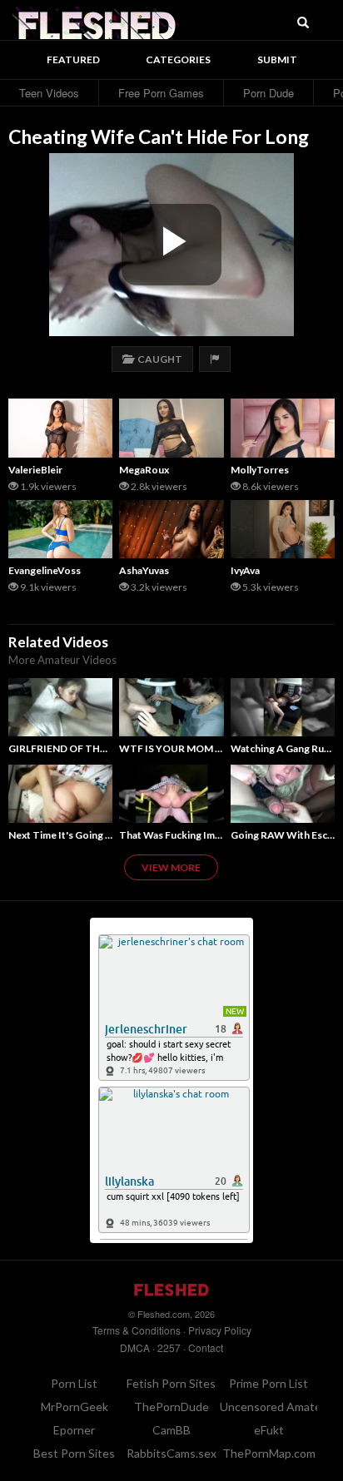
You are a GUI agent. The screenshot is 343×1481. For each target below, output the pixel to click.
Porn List (74, 1383)
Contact (205, 1347)
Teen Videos (49, 93)
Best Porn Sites (74, 1453)
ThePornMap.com (269, 1453)
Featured (73, 59)
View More (171, 867)
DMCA (135, 1347)
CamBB (171, 1430)
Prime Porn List (268, 1383)
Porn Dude (268, 93)
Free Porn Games (161, 93)
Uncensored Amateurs (279, 1406)
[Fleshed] (95, 20)
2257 (169, 1347)
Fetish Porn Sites (171, 1383)
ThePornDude (171, 1406)
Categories (178, 59)
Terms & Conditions (136, 1330)
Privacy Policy (219, 1330)
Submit (277, 59)
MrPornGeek (74, 1406)
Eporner (74, 1430)
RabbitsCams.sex (171, 1453)
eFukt (269, 1430)
